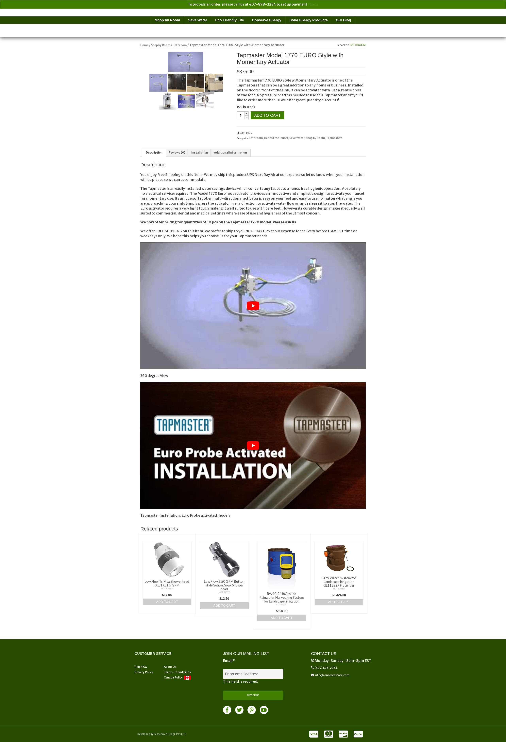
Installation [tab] (199, 152)
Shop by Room (315, 138)
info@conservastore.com (331, 675)
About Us (170, 667)
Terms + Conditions (177, 672)
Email (229, 660)
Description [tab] (154, 152)
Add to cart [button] (167, 601)
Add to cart (267, 115)
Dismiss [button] (313, 4)
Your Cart (127, 12)
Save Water (297, 138)
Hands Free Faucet (276, 138)
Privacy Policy (144, 672)
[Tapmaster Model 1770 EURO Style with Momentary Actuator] (185, 61)
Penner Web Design (165, 734)
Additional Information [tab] (230, 152)
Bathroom (358, 44)
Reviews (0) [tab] (177, 152)
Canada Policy (174, 677)
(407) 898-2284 (325, 668)
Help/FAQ (141, 667)
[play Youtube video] (253, 305)
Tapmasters (334, 138)
